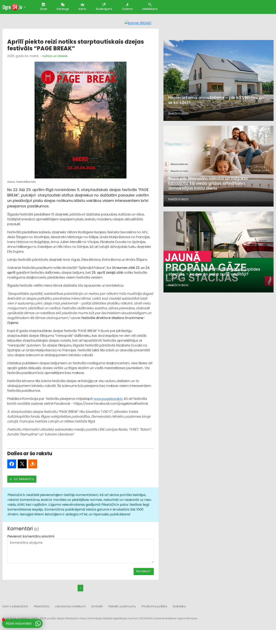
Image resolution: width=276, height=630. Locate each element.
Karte (82, 9)
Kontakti (97, 606)
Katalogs (63, 9)
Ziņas (43, 9)
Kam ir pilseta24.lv (15, 606)
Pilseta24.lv (42, 606)
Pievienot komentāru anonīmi (30, 536)
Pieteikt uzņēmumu (122, 606)
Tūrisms (127, 9)
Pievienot (143, 571)
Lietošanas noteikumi (70, 606)
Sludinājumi (104, 9)
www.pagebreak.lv (108, 398)
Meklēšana (149, 9)
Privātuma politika (154, 606)
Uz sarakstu (23, 479)
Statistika (179, 606)
